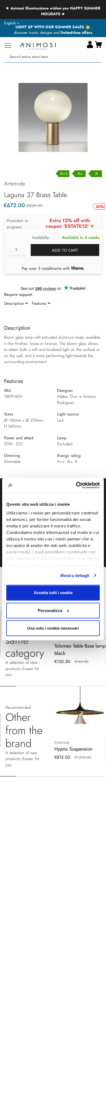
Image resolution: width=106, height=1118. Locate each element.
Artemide (14, 184)
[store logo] (37, 45)
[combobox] (53, 57)
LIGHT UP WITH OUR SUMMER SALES (50, 27)
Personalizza (50, 610)
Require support (18, 294)
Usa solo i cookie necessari (53, 628)
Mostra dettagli (74, 575)
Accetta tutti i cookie (53, 592)
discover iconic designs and (53, 32)
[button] (12, 23)
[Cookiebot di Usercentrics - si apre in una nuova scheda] (76, 485)
